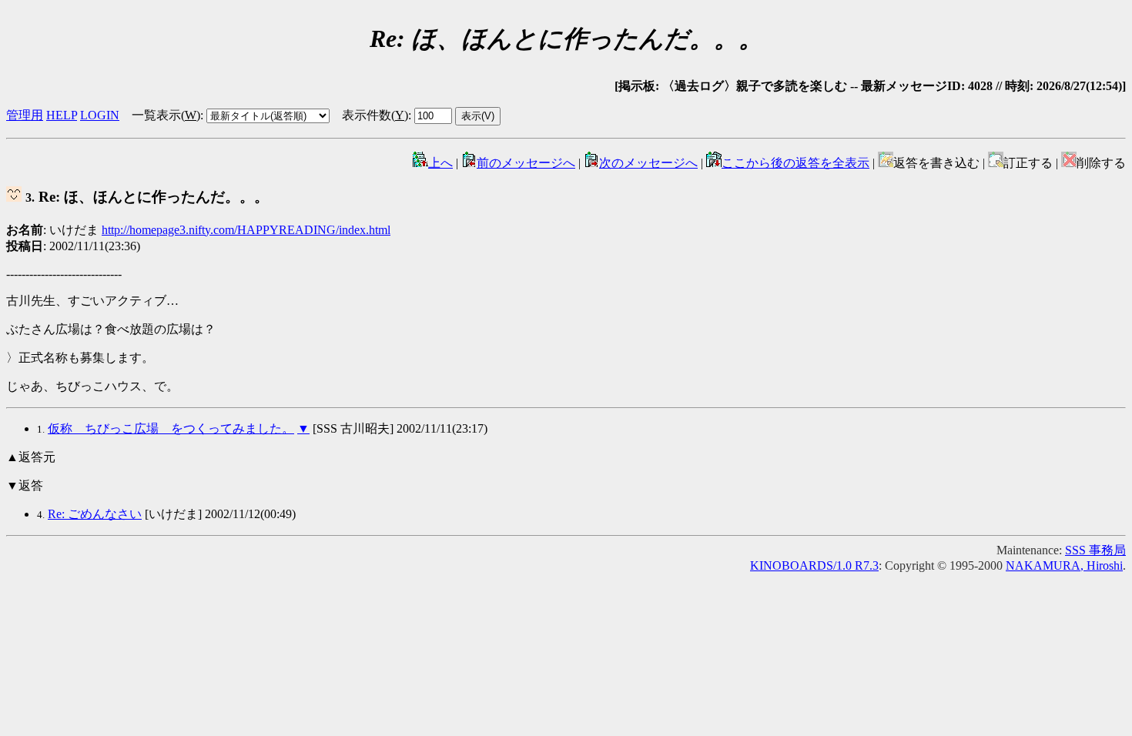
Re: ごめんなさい (95, 513)
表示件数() (375, 115)
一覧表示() (166, 115)
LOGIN (99, 115)
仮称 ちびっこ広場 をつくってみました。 (171, 428)
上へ (440, 162)
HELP (61, 115)
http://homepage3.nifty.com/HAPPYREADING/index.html (246, 229)
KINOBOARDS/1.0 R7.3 (814, 565)
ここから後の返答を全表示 (795, 162)
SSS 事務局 (1095, 550)
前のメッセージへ (526, 162)
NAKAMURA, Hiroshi (1064, 565)
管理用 (24, 115)
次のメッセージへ (648, 162)
